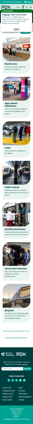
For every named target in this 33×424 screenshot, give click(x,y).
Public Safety (23, 393)
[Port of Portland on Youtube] (20, 380)
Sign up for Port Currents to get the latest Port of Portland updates (17, 363)
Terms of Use (16, 411)
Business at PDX (8, 393)
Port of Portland (18, 2)
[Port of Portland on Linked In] (24, 380)
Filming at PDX (7, 396)
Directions (22, 390)
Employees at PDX (9, 390)
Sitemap (21, 400)
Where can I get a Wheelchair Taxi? (16, 331)
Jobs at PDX (7, 387)
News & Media (7, 400)
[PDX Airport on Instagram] (8, 380)
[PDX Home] (6, 7)
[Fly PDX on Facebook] (12, 380)
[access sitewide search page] (26, 7)
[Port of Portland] (28, 2)
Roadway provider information (16, 338)
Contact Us (16, 414)
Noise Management (25, 396)
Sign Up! (27, 369)
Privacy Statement (16, 409)
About (21, 387)
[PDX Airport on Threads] (16, 380)
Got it (16, 29)
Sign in (16, 416)
